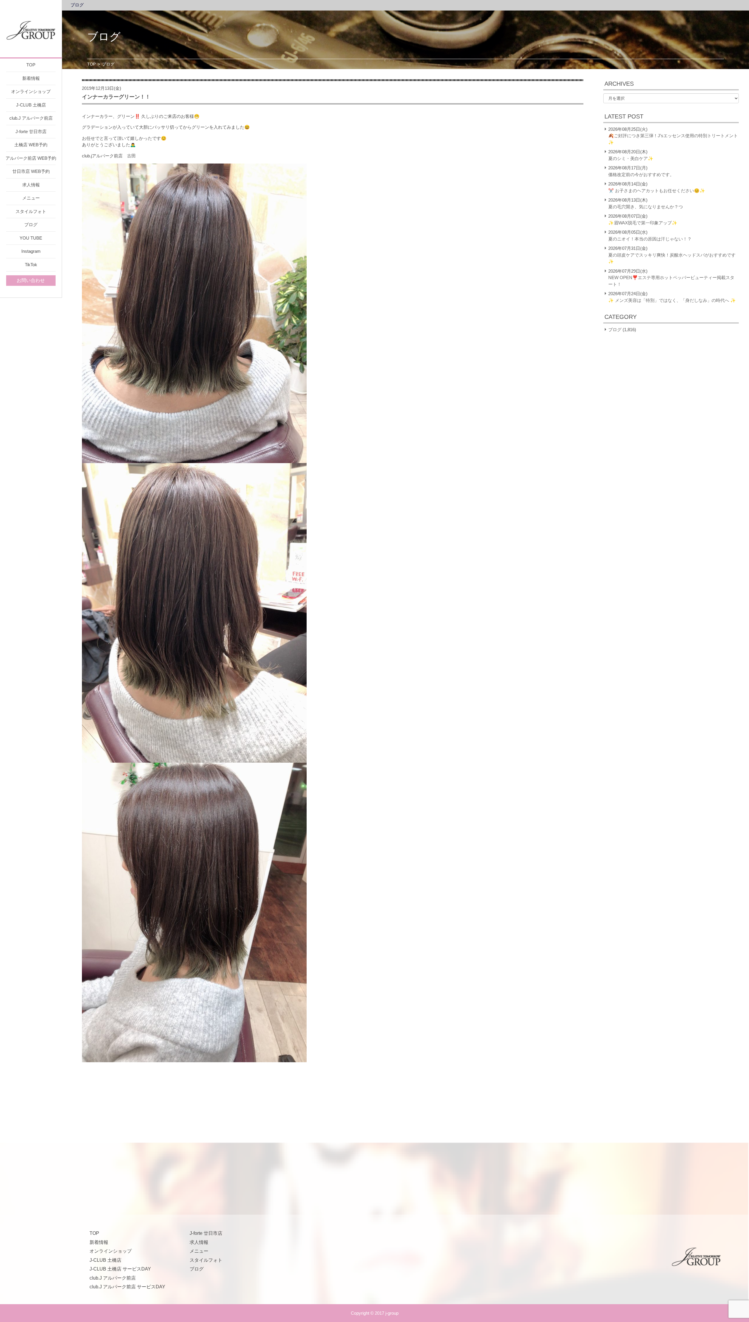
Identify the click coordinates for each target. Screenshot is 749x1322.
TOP (30, 64)
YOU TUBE (31, 237)
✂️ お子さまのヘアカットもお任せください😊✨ (656, 190)
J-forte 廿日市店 (31, 131)
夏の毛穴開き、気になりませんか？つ (645, 206)
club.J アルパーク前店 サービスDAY (127, 1286)
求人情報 (31, 184)
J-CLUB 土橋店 (31, 104)
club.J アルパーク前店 (31, 118)
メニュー (31, 197)
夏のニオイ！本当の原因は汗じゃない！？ (650, 238)
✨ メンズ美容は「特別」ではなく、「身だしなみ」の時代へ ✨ (672, 300)
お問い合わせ (31, 280)
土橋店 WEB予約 (30, 144)
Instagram (31, 251)
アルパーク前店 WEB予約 (31, 158)
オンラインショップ (31, 91)
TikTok (31, 264)
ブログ (30, 224)
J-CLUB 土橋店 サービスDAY (120, 1268)
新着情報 (31, 78)
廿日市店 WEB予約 (31, 171)
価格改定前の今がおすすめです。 (641, 174)
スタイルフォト (31, 211)
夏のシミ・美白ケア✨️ (630, 158)
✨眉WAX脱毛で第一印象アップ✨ (642, 222)
